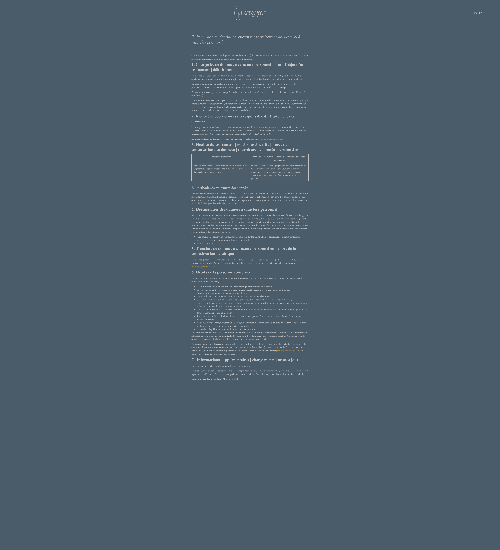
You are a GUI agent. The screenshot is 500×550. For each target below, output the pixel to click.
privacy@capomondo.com (272, 138)
